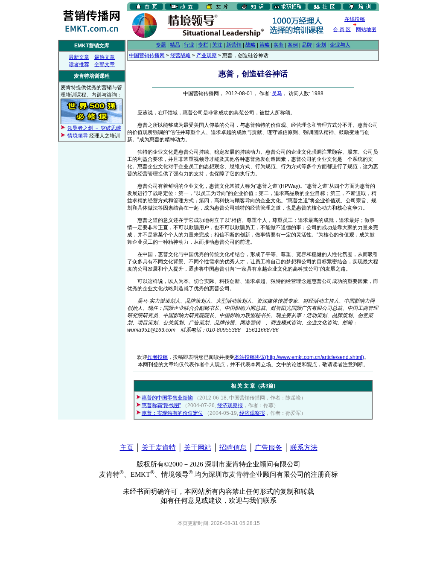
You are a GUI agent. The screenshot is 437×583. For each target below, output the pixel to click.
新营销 (234, 45)
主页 (127, 447)
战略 (250, 45)
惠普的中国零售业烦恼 (167, 398)
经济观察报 (230, 405)
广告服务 (268, 447)
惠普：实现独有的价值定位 (172, 413)
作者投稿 (157, 357)
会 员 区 (342, 29)
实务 (279, 45)
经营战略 (180, 55)
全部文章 (104, 64)
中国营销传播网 (147, 55)
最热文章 (104, 57)
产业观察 (206, 55)
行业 (189, 45)
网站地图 (366, 29)
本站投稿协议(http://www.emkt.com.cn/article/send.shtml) (299, 357)
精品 (175, 45)
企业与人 (340, 45)
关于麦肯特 (159, 447)
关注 (217, 45)
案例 (293, 45)
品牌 (307, 45)
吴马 (277, 93)
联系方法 (304, 447)
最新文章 (79, 57)
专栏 (203, 45)
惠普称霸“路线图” (161, 405)
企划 (321, 45)
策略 (264, 45)
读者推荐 (79, 64)
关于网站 (197, 447)
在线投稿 (354, 19)
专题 (161, 45)
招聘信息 (233, 447)
